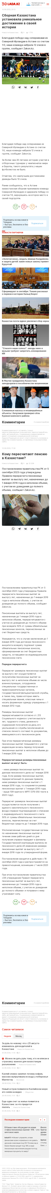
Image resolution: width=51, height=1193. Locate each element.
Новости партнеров (12, 232)
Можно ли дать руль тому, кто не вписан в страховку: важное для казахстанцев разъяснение (25, 1061)
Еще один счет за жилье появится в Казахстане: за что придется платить (20, 1104)
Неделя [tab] (7, 1036)
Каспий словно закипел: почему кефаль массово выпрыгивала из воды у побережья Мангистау (25, 1076)
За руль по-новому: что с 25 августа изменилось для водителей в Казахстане (20, 1046)
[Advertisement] (25, 114)
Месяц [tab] (19, 1036)
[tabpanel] (25, 1077)
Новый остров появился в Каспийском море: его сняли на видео (25, 1090)
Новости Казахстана (10, 33)
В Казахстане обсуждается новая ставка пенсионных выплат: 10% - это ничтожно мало (22, 1129)
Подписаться (37, 223)
